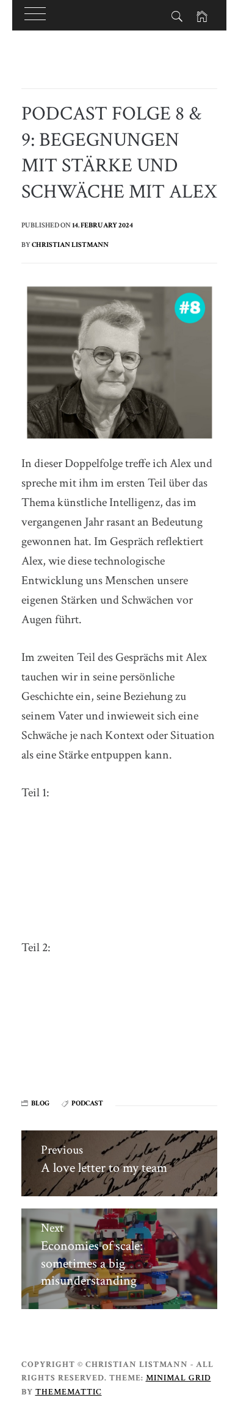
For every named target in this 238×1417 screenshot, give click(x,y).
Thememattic (68, 1392)
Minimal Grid (178, 1377)
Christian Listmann (70, 244)
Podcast (87, 1103)
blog (40, 1103)
